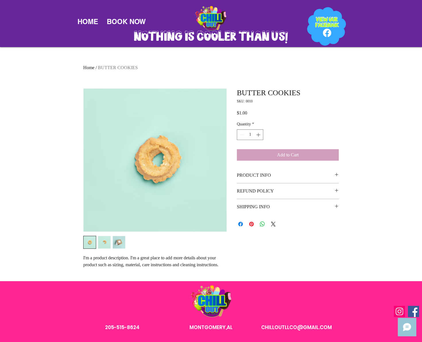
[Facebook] (413, 311)
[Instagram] (399, 311)
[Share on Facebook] (240, 224)
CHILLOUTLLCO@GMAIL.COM (296, 327)
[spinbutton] (250, 135)
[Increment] (258, 135)
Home (88, 67)
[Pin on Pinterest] (251, 224)
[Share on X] (273, 224)
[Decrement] (241, 135)
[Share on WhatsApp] (262, 224)
